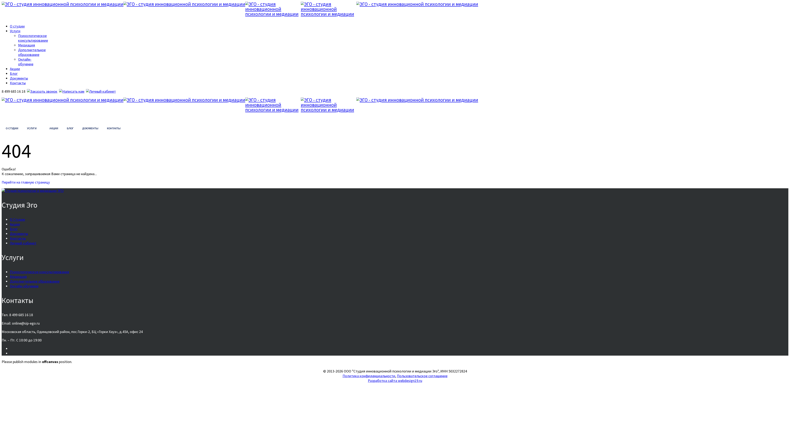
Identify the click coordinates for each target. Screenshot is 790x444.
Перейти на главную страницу (26, 182)
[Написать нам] (71, 91)
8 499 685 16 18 (18, 119)
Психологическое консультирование (33, 38)
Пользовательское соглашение (422, 375)
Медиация (26, 45)
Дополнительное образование (32, 52)
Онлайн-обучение (25, 61)
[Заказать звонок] (42, 91)
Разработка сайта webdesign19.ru (395, 380)
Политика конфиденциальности (369, 375)
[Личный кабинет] (101, 91)
